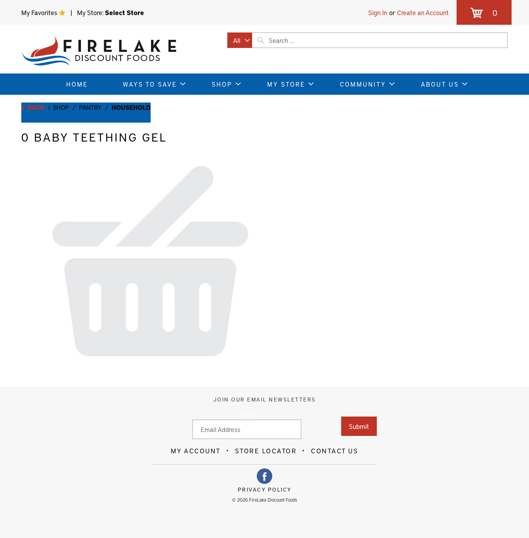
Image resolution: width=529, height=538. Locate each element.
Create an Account (423, 12)
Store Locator (266, 450)
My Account (196, 450)
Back (35, 107)
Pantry (90, 107)
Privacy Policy (265, 490)
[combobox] (239, 40)
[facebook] (264, 476)
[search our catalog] (260, 40)
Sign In (377, 12)
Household (131, 107)
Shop (61, 107)
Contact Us (334, 450)
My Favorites (40, 12)
